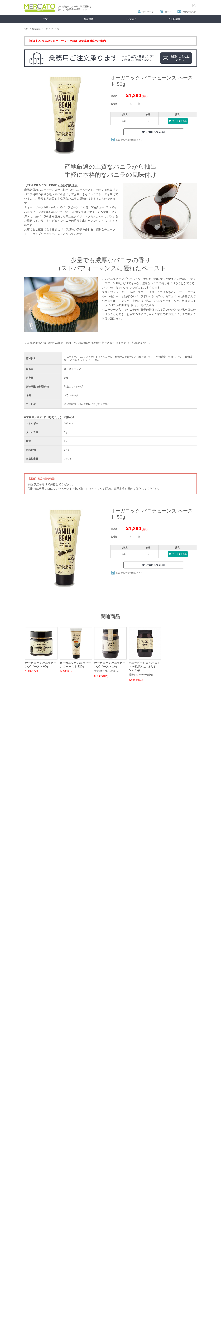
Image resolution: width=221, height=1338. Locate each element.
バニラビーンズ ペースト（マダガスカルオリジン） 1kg (144, 666)
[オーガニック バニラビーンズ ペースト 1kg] (110, 657)
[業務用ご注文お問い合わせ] (110, 58)
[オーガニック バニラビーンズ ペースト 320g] (76, 657)
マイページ (148, 12)
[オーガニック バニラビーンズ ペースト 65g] (41, 657)
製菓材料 (88, 19)
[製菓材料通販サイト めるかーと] (39, 10)
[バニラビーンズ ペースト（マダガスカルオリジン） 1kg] (145, 657)
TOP (45, 19)
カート (168, 12)
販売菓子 (131, 19)
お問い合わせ (189, 12)
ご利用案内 (174, 19)
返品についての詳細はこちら (129, 140)
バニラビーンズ (52, 29)
